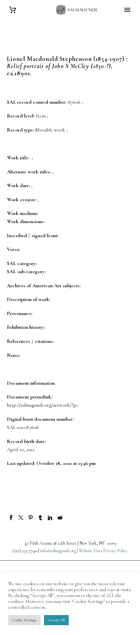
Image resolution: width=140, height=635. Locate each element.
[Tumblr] (40, 517)
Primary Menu (127, 10)
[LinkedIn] (50, 517)
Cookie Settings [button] (24, 620)
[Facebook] (11, 517)
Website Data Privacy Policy (103, 551)
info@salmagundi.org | (59, 551)
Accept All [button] (56, 620)
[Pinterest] (30, 517)
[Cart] (13, 10)
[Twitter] (20, 517)
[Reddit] (60, 517)
